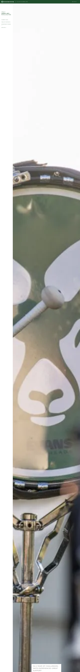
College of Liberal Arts (22, 1)
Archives (3, 27)
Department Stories (6, 24)
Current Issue (4, 19)
